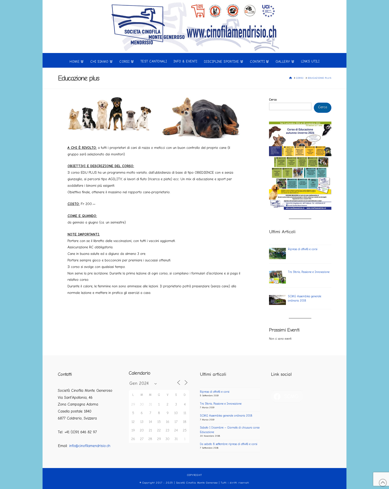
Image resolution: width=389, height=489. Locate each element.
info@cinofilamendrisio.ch (89, 446)
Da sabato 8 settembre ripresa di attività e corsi (228, 444)
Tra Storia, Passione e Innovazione (221, 403)
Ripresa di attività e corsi (214, 391)
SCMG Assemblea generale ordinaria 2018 (226, 415)
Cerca (273, 99)
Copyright (194, 475)
